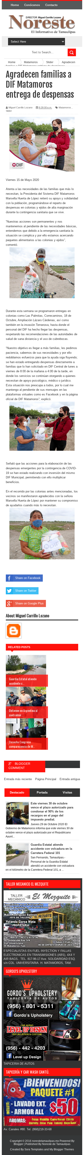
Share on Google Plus (29, 603)
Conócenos (32, 5)
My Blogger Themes (62, 1149)
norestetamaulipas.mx (46, 1141)
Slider (9, 111)
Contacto (51, 5)
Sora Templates (33, 1149)
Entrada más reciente (18, 779)
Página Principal (45, 779)
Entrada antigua (70, 779)
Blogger (18, 1144)
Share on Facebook (28, 578)
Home (15, 5)
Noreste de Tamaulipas (56, 1144)
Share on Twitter (25, 590)
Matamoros (65, 107)
